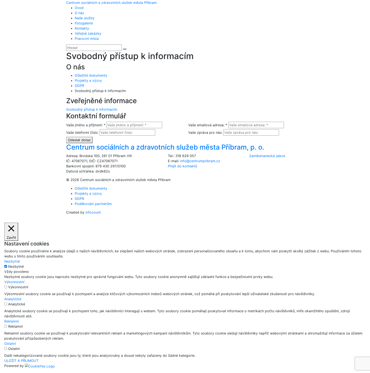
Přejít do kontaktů (182, 166)
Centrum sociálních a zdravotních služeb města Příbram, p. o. (165, 147)
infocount (93, 212)
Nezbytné (16, 266)
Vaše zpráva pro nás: (205, 132)
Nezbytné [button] (12, 261)
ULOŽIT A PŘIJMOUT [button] (21, 360)
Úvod (79, 8)
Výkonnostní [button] (14, 282)
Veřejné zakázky (88, 33)
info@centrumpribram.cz (200, 161)
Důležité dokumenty (91, 75)
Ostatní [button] (10, 343)
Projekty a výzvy (88, 80)
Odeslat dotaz (79, 140)
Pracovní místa (87, 38)
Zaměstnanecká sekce (267, 156)
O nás (79, 13)
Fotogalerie (84, 23)
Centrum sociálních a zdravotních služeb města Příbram (111, 2)
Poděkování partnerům (93, 204)
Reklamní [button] (11, 321)
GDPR (79, 85)
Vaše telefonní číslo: (82, 132)
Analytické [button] (12, 299)
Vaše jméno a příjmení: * (85, 125)
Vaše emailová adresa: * (207, 125)
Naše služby (84, 18)
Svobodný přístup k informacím (91, 109)
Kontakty (82, 28)
